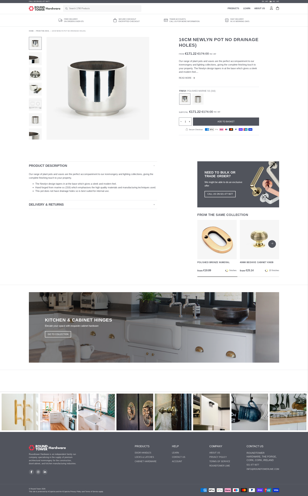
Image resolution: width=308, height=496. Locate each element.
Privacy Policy (218, 457)
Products (233, 8)
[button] (272, 244)
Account (177, 461)
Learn (246, 8)
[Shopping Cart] (277, 8)
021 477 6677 (253, 465)
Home (31, 31)
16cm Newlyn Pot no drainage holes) (69, 31)
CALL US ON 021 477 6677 (39, 1)
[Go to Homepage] (44, 8)
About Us (259, 8)
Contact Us (178, 457)
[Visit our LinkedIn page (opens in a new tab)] (44, 471)
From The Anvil (42, 31)
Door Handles (143, 453)
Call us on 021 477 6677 (220, 194)
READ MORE (185, 78)
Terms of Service (219, 461)
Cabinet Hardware (146, 461)
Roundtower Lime (219, 466)
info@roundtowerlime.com (263, 469)
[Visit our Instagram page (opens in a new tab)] (38, 471)
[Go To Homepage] (47, 448)
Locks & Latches (144, 457)
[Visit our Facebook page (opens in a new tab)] (31, 471)
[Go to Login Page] (271, 8)
